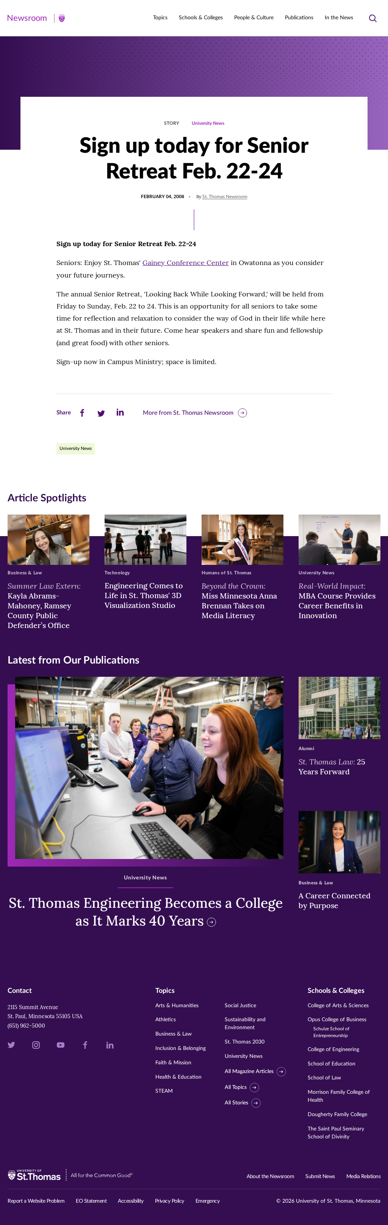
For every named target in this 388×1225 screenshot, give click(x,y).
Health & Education (178, 1077)
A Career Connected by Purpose (335, 900)
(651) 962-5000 (26, 1025)
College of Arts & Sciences (338, 1005)
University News (208, 123)
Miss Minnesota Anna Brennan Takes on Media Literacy (239, 600)
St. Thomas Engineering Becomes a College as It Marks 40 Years (146, 911)
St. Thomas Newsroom (224, 196)
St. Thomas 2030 (244, 1042)
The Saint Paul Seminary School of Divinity (336, 1133)
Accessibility (131, 1201)
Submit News (320, 1176)
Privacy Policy (169, 1201)
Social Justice (240, 1005)
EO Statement (91, 1201)
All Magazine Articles (249, 1071)
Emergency (208, 1201)
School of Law (324, 1078)
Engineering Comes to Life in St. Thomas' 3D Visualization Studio (144, 595)
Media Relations (363, 1176)
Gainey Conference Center (185, 262)
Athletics (165, 1019)
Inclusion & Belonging (180, 1048)
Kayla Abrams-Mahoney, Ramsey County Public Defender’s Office (44, 605)
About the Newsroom (270, 1176)
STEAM (164, 1091)
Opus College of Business (337, 1027)
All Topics (236, 1087)
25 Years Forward (332, 766)
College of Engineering (333, 1049)
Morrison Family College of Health (339, 1096)
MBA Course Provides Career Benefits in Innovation (337, 600)
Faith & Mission (173, 1062)
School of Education (331, 1064)
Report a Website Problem (36, 1201)
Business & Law (173, 1034)
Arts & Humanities (177, 1005)
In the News (339, 17)
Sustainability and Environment (245, 1023)
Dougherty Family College (337, 1114)
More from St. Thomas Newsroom (188, 413)
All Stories (236, 1103)
